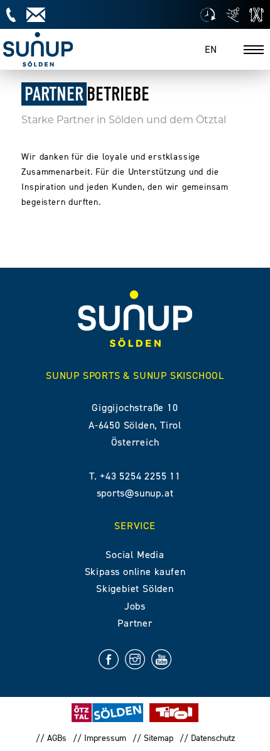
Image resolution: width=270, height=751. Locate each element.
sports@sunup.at (135, 493)
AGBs (57, 738)
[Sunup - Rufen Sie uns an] (11, 15)
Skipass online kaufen (135, 571)
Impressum (105, 738)
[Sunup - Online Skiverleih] (256, 15)
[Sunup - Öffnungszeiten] (207, 15)
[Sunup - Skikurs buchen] (232, 15)
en (211, 49)
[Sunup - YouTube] (161, 661)
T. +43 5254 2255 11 (135, 476)
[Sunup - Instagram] (135, 661)
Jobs (135, 606)
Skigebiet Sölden (135, 588)
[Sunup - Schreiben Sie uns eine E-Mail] (36, 15)
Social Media (135, 554)
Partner (135, 623)
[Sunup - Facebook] (109, 661)
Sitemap (158, 738)
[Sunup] (38, 49)
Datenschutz (213, 738)
